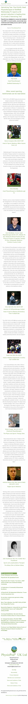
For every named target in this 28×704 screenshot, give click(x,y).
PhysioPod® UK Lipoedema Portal (10, 577)
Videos (24, 638)
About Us (8, 638)
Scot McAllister (10, 233)
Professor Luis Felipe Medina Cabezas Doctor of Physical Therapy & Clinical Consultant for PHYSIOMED (13, 629)
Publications (16, 639)
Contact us (22, 639)
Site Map (14, 669)
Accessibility (14, 672)
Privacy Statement (14, 675)
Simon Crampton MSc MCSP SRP (14, 141)
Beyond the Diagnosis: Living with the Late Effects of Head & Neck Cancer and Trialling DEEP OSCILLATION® (14, 609)
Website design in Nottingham (12, 695)
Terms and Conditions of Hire (14, 685)
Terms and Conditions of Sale (14, 680)
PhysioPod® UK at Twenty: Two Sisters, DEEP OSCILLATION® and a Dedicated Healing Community (13, 582)
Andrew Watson (7, 482)
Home (3, 638)
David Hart (9, 355)
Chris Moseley (14, 189)
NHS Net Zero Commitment (14, 677)
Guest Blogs (14, 638)
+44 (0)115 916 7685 (14, 664)
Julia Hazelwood (7, 558)
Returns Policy (14, 683)
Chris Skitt (8, 307)
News (20, 638)
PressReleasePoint (16, 28)
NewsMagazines (8, 639)
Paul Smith (14, 78)
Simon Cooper (9, 429)
